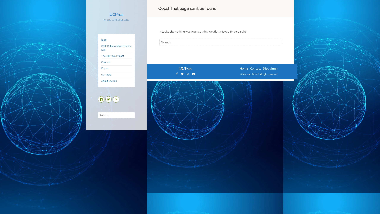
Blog (103, 39)
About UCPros (109, 81)
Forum (104, 68)
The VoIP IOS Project (112, 56)
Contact (255, 68)
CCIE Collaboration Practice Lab (116, 48)
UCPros (116, 14)
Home (244, 68)
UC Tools (106, 74)
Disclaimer (270, 68)
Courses (105, 62)
